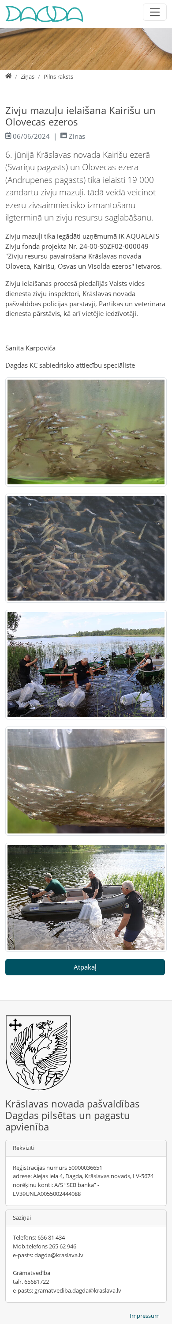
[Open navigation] (155, 12)
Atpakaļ (85, 967)
